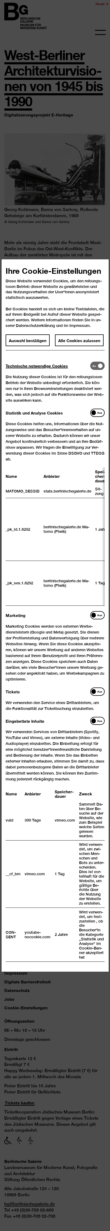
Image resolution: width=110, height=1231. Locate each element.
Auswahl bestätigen (27, 340)
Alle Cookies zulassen (79, 340)
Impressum (79, 325)
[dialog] (55, 615)
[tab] (48, 365)
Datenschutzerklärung (35, 325)
